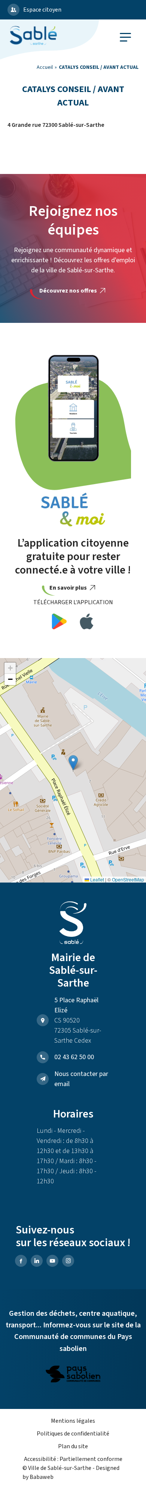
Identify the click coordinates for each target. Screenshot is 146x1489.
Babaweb (42, 1477)
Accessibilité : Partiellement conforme (73, 1459)
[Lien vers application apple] (87, 623)
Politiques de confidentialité (73, 1434)
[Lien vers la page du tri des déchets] (73, 1375)
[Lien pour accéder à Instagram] (68, 1261)
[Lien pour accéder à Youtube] (52, 1261)
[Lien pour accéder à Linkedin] (37, 1261)
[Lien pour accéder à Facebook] (21, 1261)
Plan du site (73, 1446)
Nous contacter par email (81, 1079)
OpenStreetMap (128, 879)
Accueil (45, 67)
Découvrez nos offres (68, 291)
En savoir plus (68, 587)
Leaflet (96, 879)
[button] (73, 762)
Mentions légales (73, 1421)
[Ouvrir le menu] (125, 37)
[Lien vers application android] (59, 623)
